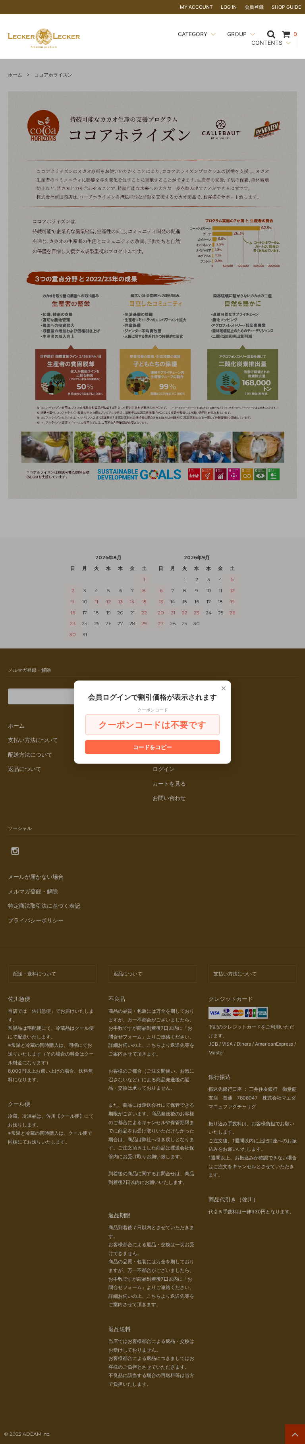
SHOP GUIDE (286, 7)
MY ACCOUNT (196, 7)
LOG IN (229, 7)
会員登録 (254, 7)
